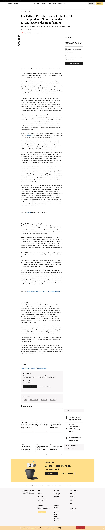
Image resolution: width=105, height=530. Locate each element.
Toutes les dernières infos (74, 63)
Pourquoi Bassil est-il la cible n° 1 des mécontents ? (34, 368)
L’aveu (29, 212)
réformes (52, 399)
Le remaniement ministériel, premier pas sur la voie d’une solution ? (44, 291)
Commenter (30, 386)
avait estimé (30, 135)
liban (25, 399)
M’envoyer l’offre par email (67, 473)
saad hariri (44, 399)
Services (39, 497)
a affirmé (49, 230)
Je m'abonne (80, 528)
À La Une (23, 11)
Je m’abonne (51, 473)
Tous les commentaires (44, 386)
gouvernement (34, 399)
